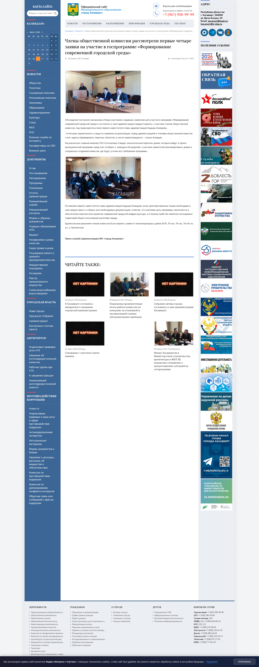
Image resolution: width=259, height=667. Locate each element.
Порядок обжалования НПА (42, 228)
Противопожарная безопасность (168, 618)
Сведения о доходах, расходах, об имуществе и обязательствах (41, 462)
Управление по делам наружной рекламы (49, 642)
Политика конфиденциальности (168, 621)
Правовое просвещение (82, 642)
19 (38, 54)
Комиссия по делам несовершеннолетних (49, 636)
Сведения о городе (122, 618)
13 (43, 50)
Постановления (38, 173)
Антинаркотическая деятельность (45, 630)
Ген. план (180, 23)
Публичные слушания (81, 645)
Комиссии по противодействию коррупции (39, 476)
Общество (35, 83)
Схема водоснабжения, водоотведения (42, 291)
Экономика (35, 102)
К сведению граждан (41, 375)
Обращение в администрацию (85, 612)
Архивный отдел (38, 651)
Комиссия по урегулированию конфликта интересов (41, 488)
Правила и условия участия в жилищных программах (95, 630)
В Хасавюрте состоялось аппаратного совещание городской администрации (81, 307)
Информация (137, 23)
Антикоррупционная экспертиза (40, 433)
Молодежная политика (42, 97)
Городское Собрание (41, 316)
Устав (32, 168)
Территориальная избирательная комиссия (50, 612)
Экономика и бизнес (40, 645)
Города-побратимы (121, 621)
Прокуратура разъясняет (83, 633)
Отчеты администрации (38, 194)
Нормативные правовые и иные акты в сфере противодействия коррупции (42, 420)
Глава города (36, 311)
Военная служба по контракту (40, 138)
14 (47, 50)
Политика (34, 88)
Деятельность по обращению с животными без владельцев (57, 654)
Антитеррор (36, 338)
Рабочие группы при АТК (40, 368)
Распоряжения (37, 178)
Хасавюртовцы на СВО (42, 145)
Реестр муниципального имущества (38, 281)
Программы (35, 183)
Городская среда (160, 23)
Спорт (32, 122)
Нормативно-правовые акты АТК (42, 348)
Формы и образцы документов (39, 219)
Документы (36, 159)
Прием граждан (79, 618)
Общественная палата (40, 618)
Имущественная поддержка (38, 266)
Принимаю (244, 662)
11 (34, 50)
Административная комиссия (43, 627)
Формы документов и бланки (41, 450)
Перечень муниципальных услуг (86, 627)
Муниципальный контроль (38, 211)
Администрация (38, 321)
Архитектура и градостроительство (46, 639)
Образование (36, 107)
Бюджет (34, 234)
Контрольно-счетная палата (41, 327)
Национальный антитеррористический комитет (42, 384)
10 (29, 50)
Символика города (121, 615)
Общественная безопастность (44, 621)
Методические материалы (37, 442)
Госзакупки (35, 273)
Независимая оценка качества (41, 241)
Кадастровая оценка (41, 248)
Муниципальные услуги (82, 624)
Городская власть (41, 302)
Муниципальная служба (38, 203)
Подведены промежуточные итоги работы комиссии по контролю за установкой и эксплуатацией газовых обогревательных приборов (126, 310)
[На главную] (102, 9)
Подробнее (211, 661)
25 (34, 59)
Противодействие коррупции (42, 397)
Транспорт (35, 648)
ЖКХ (31, 127)
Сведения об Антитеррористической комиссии (42, 359)
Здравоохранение (39, 112)
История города (120, 612)
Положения (36, 188)
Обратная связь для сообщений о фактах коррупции (41, 499)
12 (38, 50)
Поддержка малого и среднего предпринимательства (42, 256)
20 (43, 54)
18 (34, 54)
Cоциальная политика (41, 93)
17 (29, 54)
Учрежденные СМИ (162, 612)
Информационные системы (166, 615)
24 (29, 59)
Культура (34, 117)
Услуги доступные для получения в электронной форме (96, 621)
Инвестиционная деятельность (44, 624)
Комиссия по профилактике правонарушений (50, 633)
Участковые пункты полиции (84, 636)
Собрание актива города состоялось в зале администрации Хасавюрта (174, 307)
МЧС (31, 132)
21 (47, 54)
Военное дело (37, 150)
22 (52, 54)
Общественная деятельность (43, 615)
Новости (34, 74)
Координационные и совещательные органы (92, 639)
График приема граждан (82, 615)
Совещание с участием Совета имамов (82, 354)
